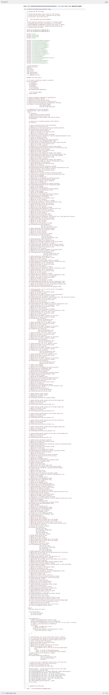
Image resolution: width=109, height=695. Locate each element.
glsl (70, 6)
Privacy (11, 693)
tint (29, 6)
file (49, 9)
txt (103, 693)
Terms (14, 693)
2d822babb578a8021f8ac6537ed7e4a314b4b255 (43, 6)
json (107, 693)
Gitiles (7, 693)
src (59, 6)
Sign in (106, 2)
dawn (25, 6)
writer (66, 6)
